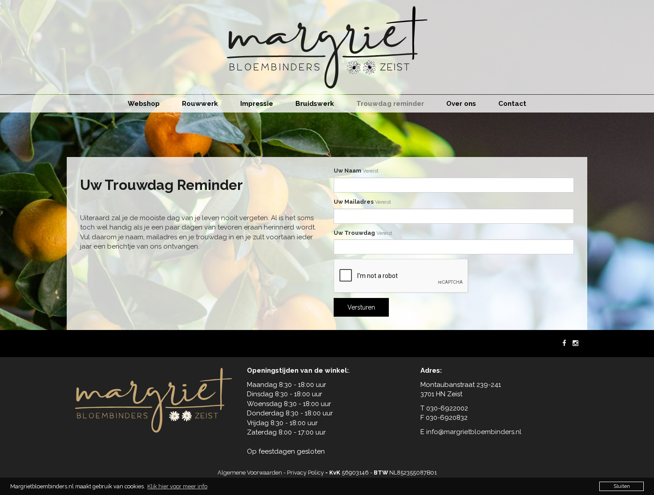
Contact (512, 104)
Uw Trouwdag (363, 232)
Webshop (144, 104)
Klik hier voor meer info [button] (177, 486)
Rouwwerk (200, 104)
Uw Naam (356, 170)
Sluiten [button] (622, 486)
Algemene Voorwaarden (250, 472)
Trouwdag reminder (390, 104)
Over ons (461, 104)
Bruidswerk (314, 104)
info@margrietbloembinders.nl (473, 432)
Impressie (256, 104)
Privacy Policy (305, 472)
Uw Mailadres (362, 201)
